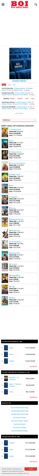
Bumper (12, 98)
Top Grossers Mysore (19, 424)
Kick (10, 90)
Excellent (19, 98)
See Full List (26, 90)
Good (26, 98)
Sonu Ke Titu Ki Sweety (21, 95)
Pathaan (11, 361)
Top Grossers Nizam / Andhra (19, 421)
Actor (14, 84)
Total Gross (6, 120)
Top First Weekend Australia (19, 431)
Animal (11, 354)
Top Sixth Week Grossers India (19, 414)
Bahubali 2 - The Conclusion (14, 378)
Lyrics (9, 84)
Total (32, 98)
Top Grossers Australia (19, 427)
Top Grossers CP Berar (19, 417)
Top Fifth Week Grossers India (19, 411)
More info (26, 473)
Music (3, 84)
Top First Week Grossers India (19, 408)
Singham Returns (20, 88)
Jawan (11, 348)
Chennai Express (26, 93)
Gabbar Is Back (18, 90)
